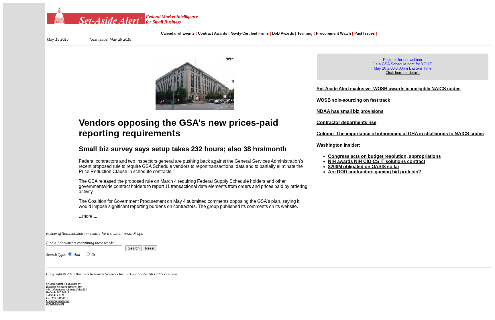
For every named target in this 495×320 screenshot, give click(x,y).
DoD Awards (283, 33)
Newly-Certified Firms (250, 33)
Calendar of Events (178, 33)
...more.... (88, 216)
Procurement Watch (333, 33)
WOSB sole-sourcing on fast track (353, 100)
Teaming (305, 33)
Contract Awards (212, 33)
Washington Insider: (338, 145)
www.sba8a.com (55, 304)
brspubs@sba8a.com (57, 301)
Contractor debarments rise (346, 122)
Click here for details (403, 72)
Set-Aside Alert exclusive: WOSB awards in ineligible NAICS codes (389, 88)
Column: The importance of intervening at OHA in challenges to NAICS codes (400, 133)
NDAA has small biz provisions (350, 111)
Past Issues (364, 33)
